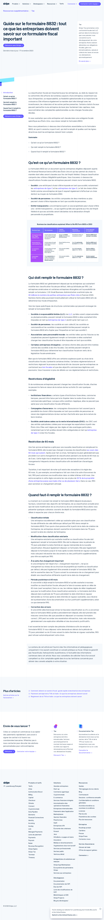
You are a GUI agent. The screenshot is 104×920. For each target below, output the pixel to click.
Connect (31, 806)
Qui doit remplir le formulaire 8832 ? (10, 103)
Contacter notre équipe (89, 4)
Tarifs (62, 4)
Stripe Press (83, 836)
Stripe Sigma (32, 849)
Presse (81, 833)
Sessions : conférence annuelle (90, 797)
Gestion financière (60, 817)
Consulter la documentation (85, 751)
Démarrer (8, 751)
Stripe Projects (59, 898)
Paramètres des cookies (87, 817)
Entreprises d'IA (59, 826)
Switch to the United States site (64, 915)
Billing (30, 795)
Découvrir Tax (59, 755)
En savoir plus (84, 61)
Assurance (57, 840)
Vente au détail (59, 854)
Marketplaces (58, 814)
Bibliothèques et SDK (61, 895)
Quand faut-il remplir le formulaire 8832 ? (12, 109)
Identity (31, 820)
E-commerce (58, 797)
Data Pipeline (33, 812)
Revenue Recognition (35, 846)
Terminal (31, 855)
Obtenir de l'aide (84, 847)
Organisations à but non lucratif (64, 846)
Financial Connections (36, 817)
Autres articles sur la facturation (11, 696)
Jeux (55, 834)
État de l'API (58, 887)
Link (29, 829)
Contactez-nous (84, 839)
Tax (32, 11)
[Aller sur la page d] (5, 783)
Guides (81, 786)
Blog (80, 792)
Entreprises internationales (63, 808)
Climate (31, 803)
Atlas (30, 789)
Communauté (83, 795)
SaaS (55, 823)
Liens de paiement (34, 835)
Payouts (31, 840)
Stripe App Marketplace (62, 865)
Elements (31, 815)
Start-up (57, 789)
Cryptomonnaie (33, 809)
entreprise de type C (57, 320)
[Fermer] (100, 909)
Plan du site (83, 814)
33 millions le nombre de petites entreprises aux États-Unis (54, 295)
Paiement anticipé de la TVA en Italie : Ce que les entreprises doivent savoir (59, 694)
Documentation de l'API (62, 884)
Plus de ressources (85, 819)
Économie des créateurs (62, 828)
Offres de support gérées (88, 850)
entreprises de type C (43, 188)
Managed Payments (35, 832)
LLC (70, 314)
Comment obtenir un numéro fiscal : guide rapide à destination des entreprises (60, 691)
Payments (32, 837)
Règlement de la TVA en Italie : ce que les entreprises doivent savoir (56, 696)
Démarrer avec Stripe (13, 45)
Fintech (56, 831)
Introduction (8, 92)
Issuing (30, 826)
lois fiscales (47, 367)
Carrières (82, 830)
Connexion (71, 4)
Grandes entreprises (61, 786)
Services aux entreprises (62, 873)
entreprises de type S (67, 188)
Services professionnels (62, 848)
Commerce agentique (61, 792)
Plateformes (58, 820)
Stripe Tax (32, 852)
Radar (30, 843)
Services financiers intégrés (63, 800)
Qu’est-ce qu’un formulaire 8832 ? (10, 97)
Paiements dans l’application (64, 811)
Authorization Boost (35, 792)
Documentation (59, 881)
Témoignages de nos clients (89, 789)
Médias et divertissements (63, 843)
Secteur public (59, 851)
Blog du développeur (61, 901)
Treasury (31, 857)
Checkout (31, 800)
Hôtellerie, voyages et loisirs (64, 837)
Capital (30, 797)
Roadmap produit (85, 828)
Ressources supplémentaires (16, 11)
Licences (82, 811)
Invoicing (31, 823)
